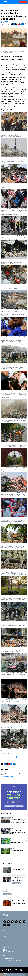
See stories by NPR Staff (7, 776)
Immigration (13, 817)
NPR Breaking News (10, 757)
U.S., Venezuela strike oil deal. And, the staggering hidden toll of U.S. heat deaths (18, 879)
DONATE (23, 2)
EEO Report (5, 955)
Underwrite (5, 939)
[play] (2, 974)
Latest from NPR (10, 760)
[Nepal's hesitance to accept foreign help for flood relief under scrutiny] (7, 870)
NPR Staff (4, 769)
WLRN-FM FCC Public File (8, 950)
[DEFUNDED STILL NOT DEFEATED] (14, 797)
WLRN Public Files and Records (9, 953)
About (4, 930)
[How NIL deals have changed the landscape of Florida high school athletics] (5, 831)
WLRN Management (7, 962)
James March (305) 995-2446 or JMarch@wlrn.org (13, 960)
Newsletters (5, 944)
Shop (4, 941)
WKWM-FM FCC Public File (8, 951)
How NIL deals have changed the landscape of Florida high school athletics (17, 832)
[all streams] (26, 974)
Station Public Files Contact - (8, 958)
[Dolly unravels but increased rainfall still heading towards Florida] (5, 841)
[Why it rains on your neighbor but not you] (5, 851)
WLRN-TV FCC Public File (8, 949)
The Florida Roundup (14, 828)
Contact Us (5, 933)
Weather (12, 838)
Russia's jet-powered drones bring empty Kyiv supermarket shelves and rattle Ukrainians (18, 902)
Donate (4, 936)
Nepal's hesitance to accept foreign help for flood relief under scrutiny (18, 869)
